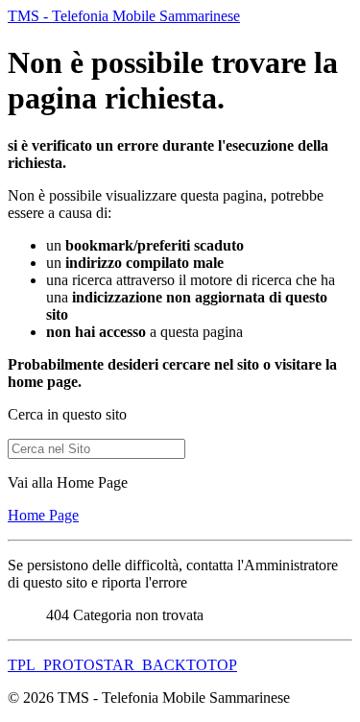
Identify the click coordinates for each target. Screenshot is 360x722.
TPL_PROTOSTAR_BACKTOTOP (122, 665)
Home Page (43, 515)
